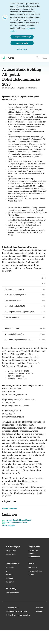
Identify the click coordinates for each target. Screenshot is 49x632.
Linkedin (9, 578)
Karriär (30, 575)
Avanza (11, 58)
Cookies (39, 611)
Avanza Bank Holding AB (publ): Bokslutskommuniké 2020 (19, 521)
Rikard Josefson (9, 508)
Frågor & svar (11, 551)
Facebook (10, 568)
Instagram (10, 582)
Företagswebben (12, 593)
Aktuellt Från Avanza (33, 552)
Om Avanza (32, 568)
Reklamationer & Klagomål (16, 611)
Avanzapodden (34, 557)
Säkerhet (39, 608)
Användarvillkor (12, 608)
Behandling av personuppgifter (18, 615)
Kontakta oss (11, 554)
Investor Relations (35, 571)
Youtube (9, 575)
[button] (22, 49)
